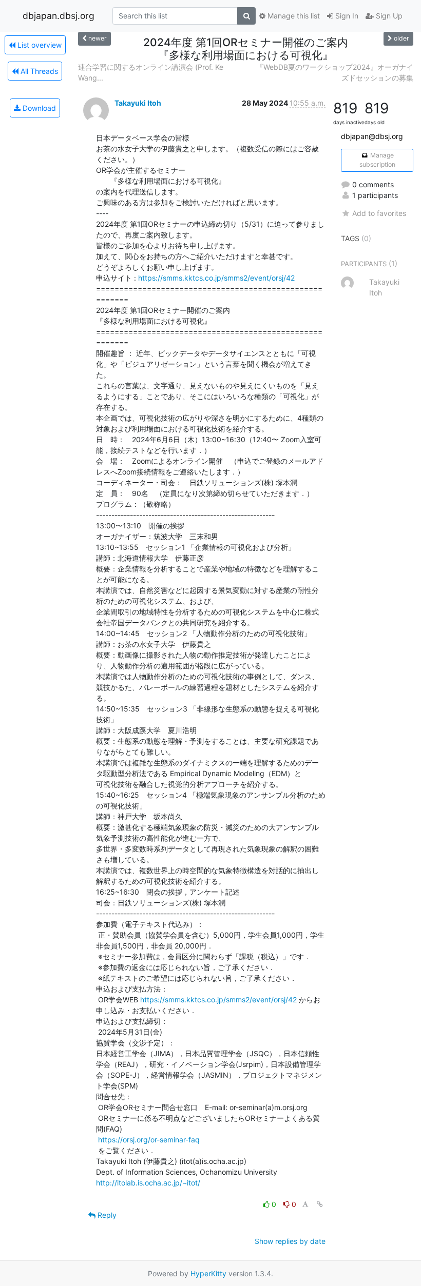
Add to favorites (379, 213)
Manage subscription (377, 159)
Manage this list (292, 15)
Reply (106, 1215)
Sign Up (388, 15)
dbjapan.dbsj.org (58, 15)
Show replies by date (290, 1241)
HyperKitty (208, 1273)
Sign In (345, 15)
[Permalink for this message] (320, 1204)
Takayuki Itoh (137, 102)
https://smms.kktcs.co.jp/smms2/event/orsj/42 (216, 277)
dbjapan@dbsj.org (372, 136)
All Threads (38, 71)
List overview (38, 45)
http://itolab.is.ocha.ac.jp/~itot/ (148, 1182)
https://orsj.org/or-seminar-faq (149, 1139)
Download (38, 108)
